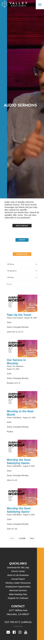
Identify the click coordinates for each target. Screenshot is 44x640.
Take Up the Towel (19, 314)
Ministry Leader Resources (18, 583)
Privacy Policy (18, 626)
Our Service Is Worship (16, 361)
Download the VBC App (18, 567)
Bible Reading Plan (18, 594)
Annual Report (18, 579)
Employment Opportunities (18, 586)
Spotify (22, 240)
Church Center (18, 571)
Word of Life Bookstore (18, 575)
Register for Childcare (18, 598)
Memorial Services (18, 590)
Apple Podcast (22, 226)
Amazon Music (22, 254)
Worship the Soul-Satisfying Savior (19, 461)
